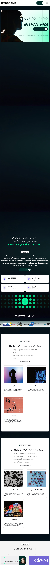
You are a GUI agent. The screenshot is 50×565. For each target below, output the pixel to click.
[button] (47, 3)
